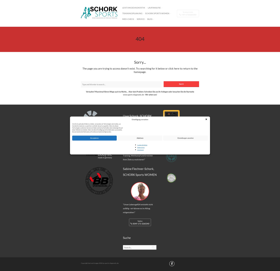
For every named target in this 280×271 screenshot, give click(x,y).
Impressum (140, 150)
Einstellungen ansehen (186, 138)
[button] (206, 119)
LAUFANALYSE (154, 7)
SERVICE (141, 19)
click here (173, 68)
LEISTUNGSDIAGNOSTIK (133, 7)
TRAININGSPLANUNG (132, 13)
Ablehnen (140, 138)
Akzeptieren (94, 138)
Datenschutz (141, 147)
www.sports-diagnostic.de (133, 95)
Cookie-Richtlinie (142, 145)
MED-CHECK (128, 19)
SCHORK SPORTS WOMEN (157, 13)
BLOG (149, 19)
